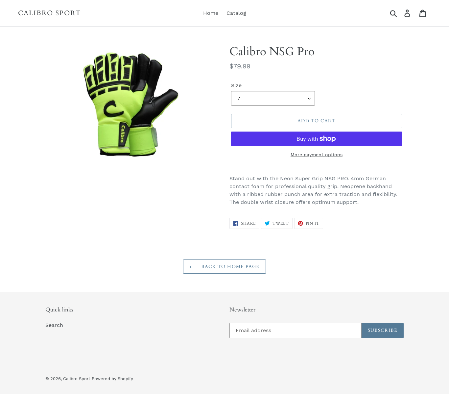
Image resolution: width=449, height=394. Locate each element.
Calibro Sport (49, 13)
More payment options (317, 154)
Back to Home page (229, 266)
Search (54, 325)
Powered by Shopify (112, 378)
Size (236, 85)
